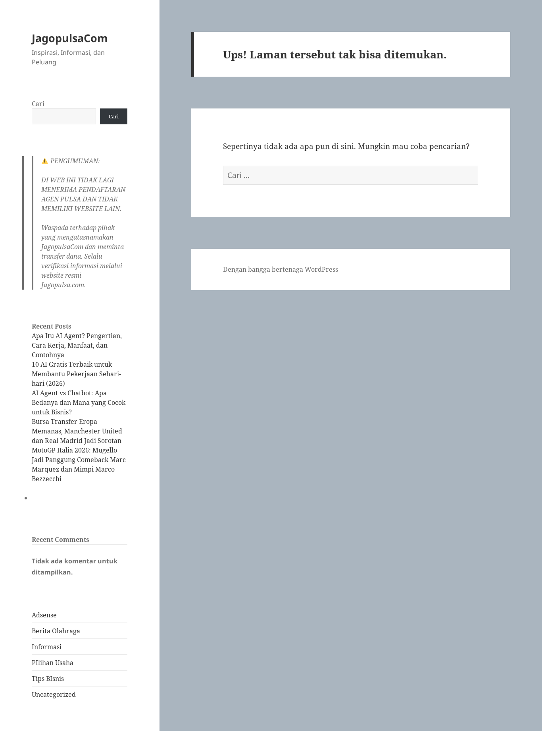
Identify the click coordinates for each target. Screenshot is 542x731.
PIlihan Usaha (52, 662)
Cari (38, 103)
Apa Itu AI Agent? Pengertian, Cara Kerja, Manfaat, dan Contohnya (77, 345)
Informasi (47, 646)
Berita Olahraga (56, 631)
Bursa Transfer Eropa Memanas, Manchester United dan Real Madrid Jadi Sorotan (77, 431)
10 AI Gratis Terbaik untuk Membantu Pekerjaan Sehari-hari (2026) (76, 374)
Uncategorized (54, 694)
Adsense (44, 615)
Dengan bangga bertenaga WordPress (280, 269)
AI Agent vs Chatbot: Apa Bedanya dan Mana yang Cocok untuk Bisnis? (78, 402)
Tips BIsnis (48, 678)
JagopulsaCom (70, 38)
